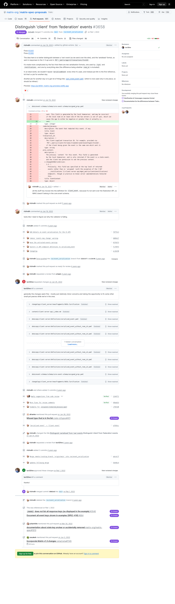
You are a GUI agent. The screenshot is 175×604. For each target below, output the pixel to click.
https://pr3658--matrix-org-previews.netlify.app (50, 86)
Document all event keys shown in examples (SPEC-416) (55, 515)
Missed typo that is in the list (48, 418)
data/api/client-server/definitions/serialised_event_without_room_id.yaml (62, 326)
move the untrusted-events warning (43, 242)
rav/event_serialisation (73, 32)
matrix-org (12, 12)
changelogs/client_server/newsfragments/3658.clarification (55, 304)
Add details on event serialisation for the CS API (50, 232)
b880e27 (116, 238)
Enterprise (71, 4)
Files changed (80, 38)
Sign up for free (25, 554)
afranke (33, 414)
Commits (46, 38)
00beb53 (116, 402)
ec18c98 (116, 251)
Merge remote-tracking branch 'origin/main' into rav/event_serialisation (59, 456)
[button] (68, 45)
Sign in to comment (91, 553)
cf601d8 (116, 407)
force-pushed (41, 259)
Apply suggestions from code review (45, 396)
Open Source (56, 4)
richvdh (31, 32)
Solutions (27, 4)
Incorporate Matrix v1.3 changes (49, 541)
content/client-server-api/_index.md (46, 312)
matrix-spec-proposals (33, 12)
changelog (33, 251)
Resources (41, 4)
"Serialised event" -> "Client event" (45, 425)
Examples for (48, 407)
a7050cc (116, 425)
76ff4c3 (116, 232)
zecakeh (33, 537)
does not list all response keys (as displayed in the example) (61, 511)
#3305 (31, 51)
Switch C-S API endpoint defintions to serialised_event (52, 247)
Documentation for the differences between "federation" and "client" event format (142, 101)
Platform (14, 4)
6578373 (116, 242)
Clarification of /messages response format (139, 98)
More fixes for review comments (42, 402)
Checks (62, 38)
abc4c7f (116, 456)
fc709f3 (116, 247)
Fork (150, 12)
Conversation (28, 38)
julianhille (34, 524)
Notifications (135, 12)
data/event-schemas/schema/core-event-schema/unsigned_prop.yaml (58, 106)
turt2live (30, 282)
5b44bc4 (116, 463)
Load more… (73, 344)
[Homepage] (6, 4)
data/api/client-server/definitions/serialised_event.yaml (55, 319)
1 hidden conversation (72, 342)
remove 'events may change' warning (44, 238)
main (56, 32)
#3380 (31, 53)
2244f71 (116, 396)
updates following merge (39, 463)
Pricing (83, 4)
